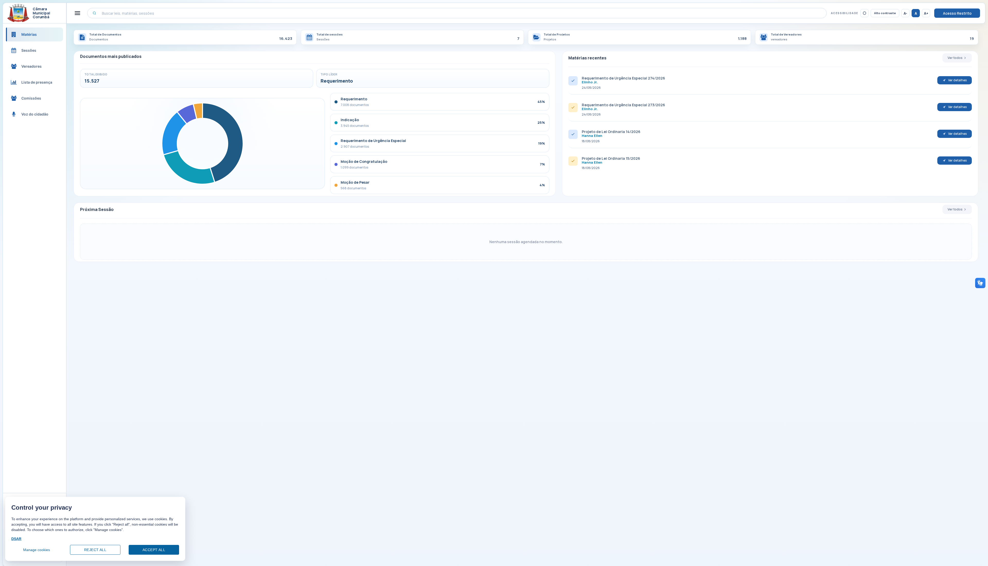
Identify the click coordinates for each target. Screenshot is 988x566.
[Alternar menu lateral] (77, 13)
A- (905, 13)
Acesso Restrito (957, 13)
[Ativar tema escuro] (864, 13)
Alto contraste (885, 13)
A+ (926, 13)
